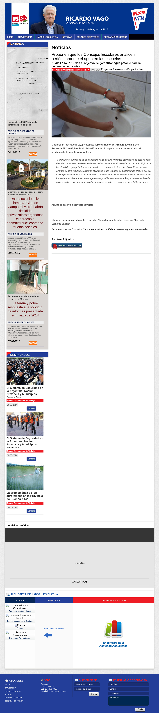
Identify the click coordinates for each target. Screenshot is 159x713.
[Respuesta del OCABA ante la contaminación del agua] (33, 119)
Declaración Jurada (115, 37)
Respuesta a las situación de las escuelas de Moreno (23, 297)
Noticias (67, 37)
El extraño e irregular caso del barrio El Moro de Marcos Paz (25, 193)
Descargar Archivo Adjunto (69, 245)
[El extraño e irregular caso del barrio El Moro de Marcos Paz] (33, 189)
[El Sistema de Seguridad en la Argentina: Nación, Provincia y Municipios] (27, 384)
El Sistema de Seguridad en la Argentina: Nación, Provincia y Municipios (25, 391)
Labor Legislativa (47, 37)
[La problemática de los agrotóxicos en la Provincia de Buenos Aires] (27, 489)
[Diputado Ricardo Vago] (50, 19)
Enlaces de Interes (88, 37)
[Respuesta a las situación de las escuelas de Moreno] (33, 293)
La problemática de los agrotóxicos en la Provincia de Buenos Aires (25, 496)
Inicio (10, 37)
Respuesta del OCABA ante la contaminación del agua (22, 123)
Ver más (33, 154)
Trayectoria (25, 37)
